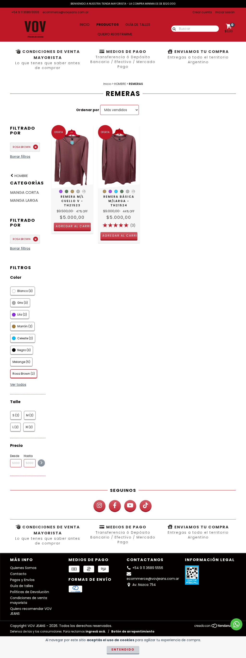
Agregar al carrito (73, 226)
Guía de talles (137, 24)
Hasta (28, 456)
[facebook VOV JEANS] (115, 506)
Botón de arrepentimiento (132, 631)
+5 (84, 191)
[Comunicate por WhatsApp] (236, 624)
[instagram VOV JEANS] (99, 506)
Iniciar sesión (225, 12)
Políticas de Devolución (29, 591)
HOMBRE (120, 84)
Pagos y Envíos (22, 579)
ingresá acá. (96, 631)
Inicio (85, 24)
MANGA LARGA (24, 200)
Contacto (18, 573)
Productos (107, 24)
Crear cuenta (202, 12)
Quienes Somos (23, 567)
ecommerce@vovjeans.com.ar (65, 12)
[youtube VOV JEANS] (130, 506)
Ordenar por (87, 110)
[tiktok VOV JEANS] (146, 506)
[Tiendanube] (215, 627)
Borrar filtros (20, 156)
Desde (14, 456)
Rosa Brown (22, 147)
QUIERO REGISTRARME (115, 34)
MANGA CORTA (24, 192)
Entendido (123, 649)
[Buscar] (173, 28)
